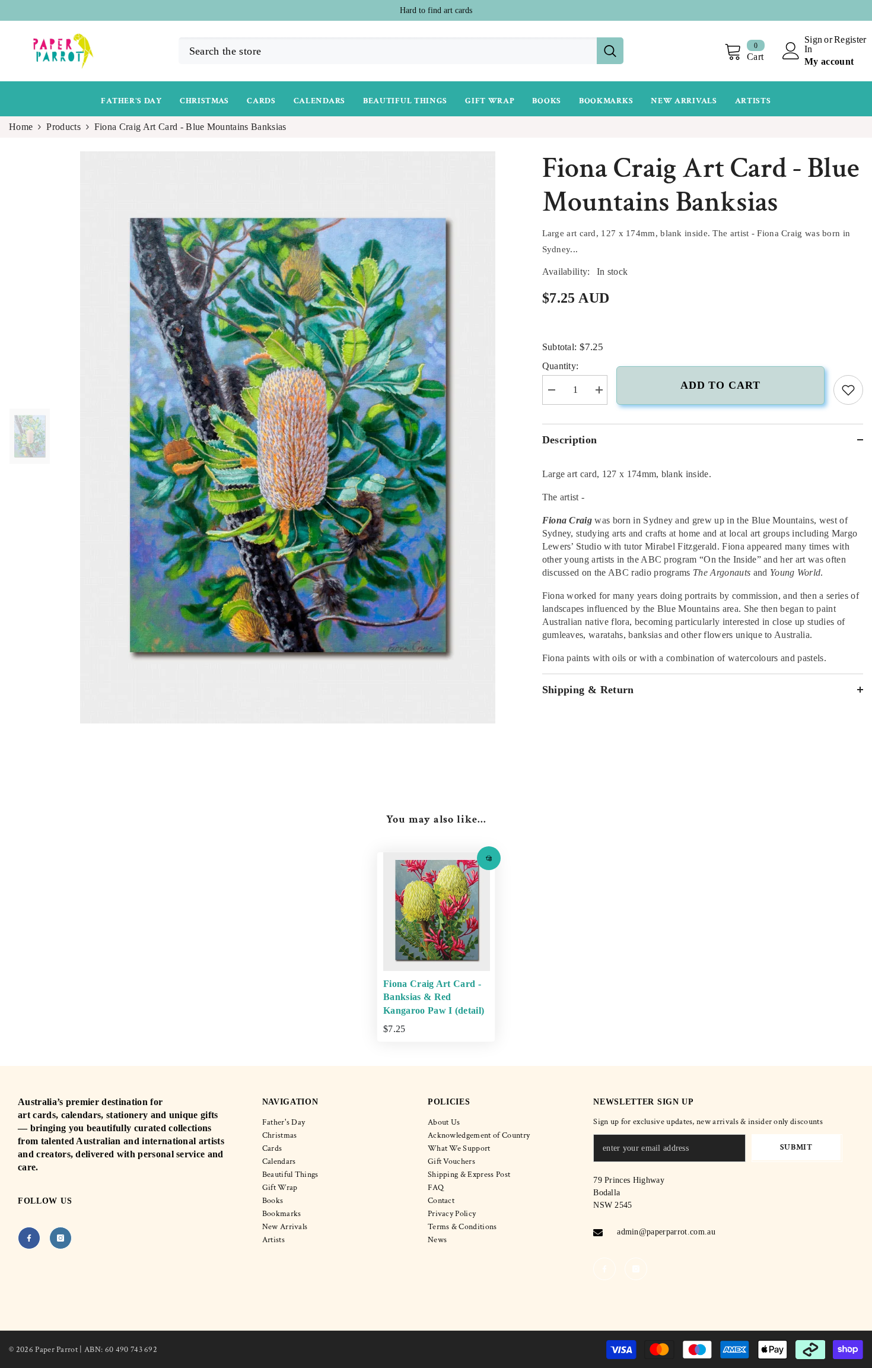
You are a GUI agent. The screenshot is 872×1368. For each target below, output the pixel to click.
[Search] (401, 50)
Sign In (813, 44)
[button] (489, 858)
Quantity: (560, 366)
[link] (848, 390)
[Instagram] (60, 1238)
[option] (436, 10)
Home (21, 127)
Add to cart (720, 385)
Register (850, 40)
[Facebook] (29, 1238)
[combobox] (388, 50)
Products (63, 127)
